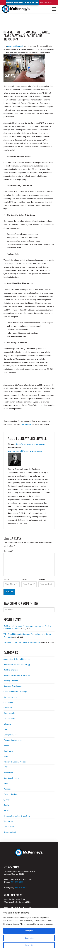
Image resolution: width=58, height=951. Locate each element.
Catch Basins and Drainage (15, 691)
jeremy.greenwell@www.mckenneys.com (25, 451)
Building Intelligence (12, 670)
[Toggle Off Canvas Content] (54, 9)
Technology (8, 821)
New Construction (11, 778)
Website (41, 579)
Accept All (29, 931)
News (6, 783)
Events (6, 745)
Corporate (8, 708)
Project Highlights (11, 794)
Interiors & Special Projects (15, 762)
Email (24, 579)
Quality (6, 800)
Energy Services (10, 735)
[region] (29, 929)
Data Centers (9, 718)
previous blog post (15, 46)
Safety (6, 805)
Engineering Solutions (13, 740)
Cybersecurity (9, 713)
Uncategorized (10, 832)
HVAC (6, 756)
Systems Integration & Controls (17, 816)
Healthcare (8, 751)
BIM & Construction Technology (17, 664)
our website (26, 424)
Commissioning (10, 697)
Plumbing (7, 789)
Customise (29, 938)
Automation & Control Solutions (17, 659)
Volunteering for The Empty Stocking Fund (22, 642)
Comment (8, 551)
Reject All (29, 945)
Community (8, 702)
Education (8, 724)
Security (7, 810)
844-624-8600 (46, 3)
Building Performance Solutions (17, 675)
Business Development (13, 686)
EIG (5, 729)
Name (7, 579)
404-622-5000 (17, 882)
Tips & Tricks (9, 827)
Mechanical (8, 772)
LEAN (6, 767)
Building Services (11, 681)
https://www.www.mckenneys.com (30, 444)
